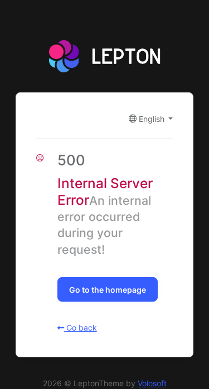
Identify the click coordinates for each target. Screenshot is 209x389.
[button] (151, 119)
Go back (80, 327)
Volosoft (152, 383)
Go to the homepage (107, 289)
